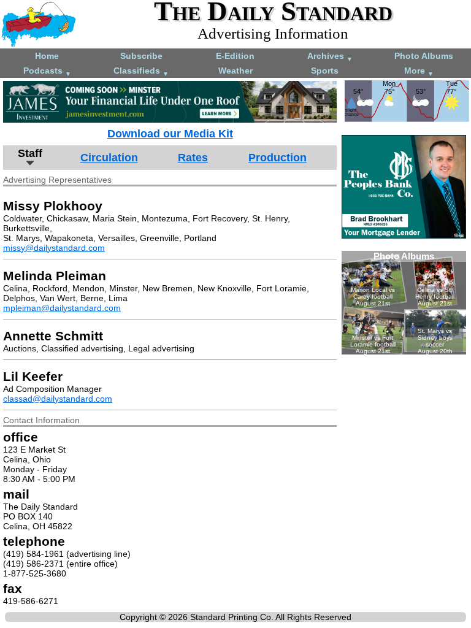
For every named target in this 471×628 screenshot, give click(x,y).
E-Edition (235, 56)
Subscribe (141, 56)
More (419, 71)
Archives (330, 57)
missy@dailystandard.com (54, 248)
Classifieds (141, 71)
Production (277, 157)
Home (47, 56)
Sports (325, 70)
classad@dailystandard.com (57, 399)
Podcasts (47, 71)
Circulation (109, 157)
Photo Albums (423, 56)
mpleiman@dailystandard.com (62, 308)
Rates (193, 157)
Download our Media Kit (170, 134)
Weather (235, 70)
